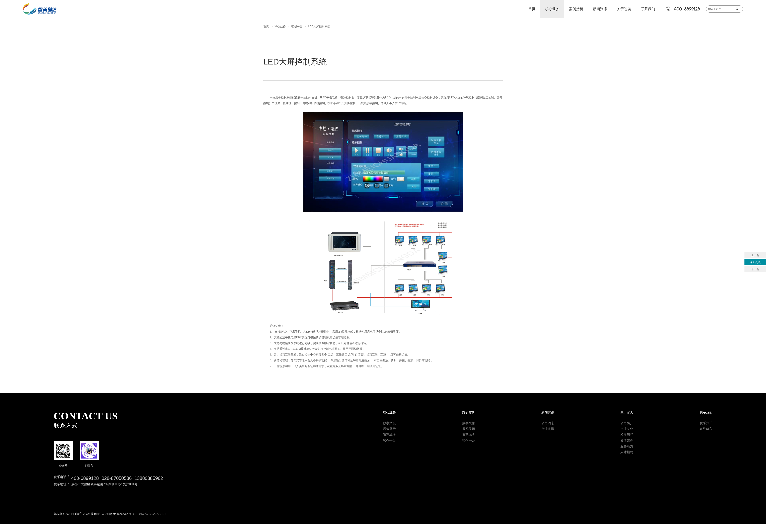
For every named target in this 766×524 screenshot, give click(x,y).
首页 (531, 9)
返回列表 (755, 262)
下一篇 (755, 269)
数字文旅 (389, 423)
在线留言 (706, 429)
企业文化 (626, 429)
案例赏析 (576, 9)
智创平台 (296, 26)
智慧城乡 (389, 434)
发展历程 (626, 434)
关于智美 (624, 9)
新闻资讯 (600, 9)
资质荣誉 (626, 440)
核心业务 (552, 9)
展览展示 (389, 429)
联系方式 (706, 423)
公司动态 (547, 423)
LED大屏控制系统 (319, 26)
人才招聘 (626, 452)
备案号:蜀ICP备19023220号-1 (148, 513)
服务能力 (626, 446)
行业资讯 (547, 429)
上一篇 (755, 255)
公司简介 (626, 423)
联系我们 (648, 9)
